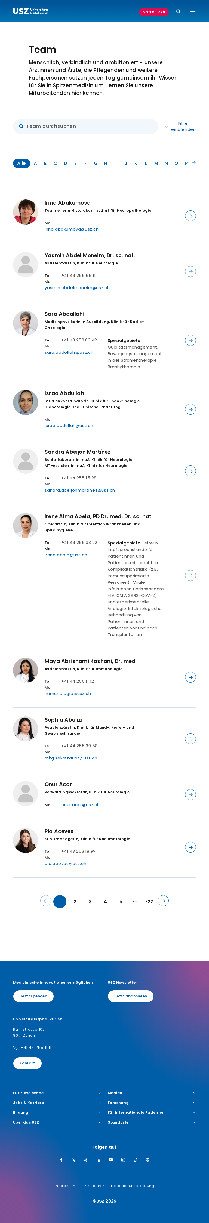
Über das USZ (26, 1122)
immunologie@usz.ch (68, 693)
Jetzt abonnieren (131, 996)
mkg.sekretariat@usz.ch (71, 758)
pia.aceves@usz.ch (66, 863)
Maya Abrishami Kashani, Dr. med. (91, 661)
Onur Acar (58, 784)
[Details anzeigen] (190, 215)
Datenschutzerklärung (132, 1185)
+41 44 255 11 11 (36, 1047)
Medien (115, 1093)
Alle (21, 163)
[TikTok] (136, 1160)
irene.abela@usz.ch (66, 555)
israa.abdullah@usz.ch (69, 425)
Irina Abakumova (68, 203)
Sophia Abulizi (63, 719)
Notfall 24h (154, 11)
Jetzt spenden (33, 996)
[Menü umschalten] (193, 11)
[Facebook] (61, 1160)
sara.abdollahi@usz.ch (69, 352)
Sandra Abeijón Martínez (78, 452)
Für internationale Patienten (136, 1112)
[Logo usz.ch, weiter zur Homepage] (30, 12)
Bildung (21, 1112)
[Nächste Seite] (163, 900)
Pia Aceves (59, 831)
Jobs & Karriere (28, 1102)
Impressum (66, 1185)
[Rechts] (193, 163)
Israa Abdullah (64, 393)
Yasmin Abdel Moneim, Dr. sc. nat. (90, 255)
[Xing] (86, 1160)
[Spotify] (148, 1160)
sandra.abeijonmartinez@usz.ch (80, 490)
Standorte (118, 1122)
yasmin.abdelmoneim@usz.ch (77, 287)
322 (149, 901)
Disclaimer (93, 1185)
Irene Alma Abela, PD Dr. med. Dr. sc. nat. (99, 516)
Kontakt (27, 1063)
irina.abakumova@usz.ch (72, 229)
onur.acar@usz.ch (80, 804)
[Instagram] (123, 1160)
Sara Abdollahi (64, 314)
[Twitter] (74, 1160)
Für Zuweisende (28, 1093)
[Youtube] (111, 1160)
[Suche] (178, 12)
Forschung (118, 1102)
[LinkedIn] (98, 1160)
